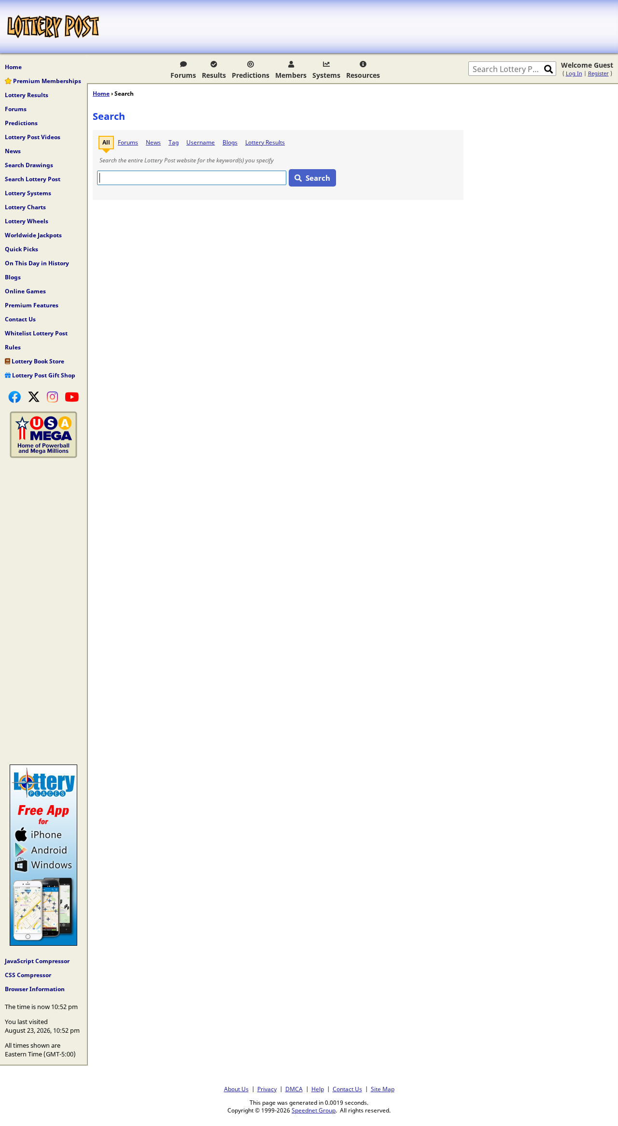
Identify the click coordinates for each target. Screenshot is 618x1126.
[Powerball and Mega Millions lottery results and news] (43, 455)
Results (214, 75)
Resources (363, 75)
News (13, 151)
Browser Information (35, 989)
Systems (326, 75)
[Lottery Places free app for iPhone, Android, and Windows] (43, 943)
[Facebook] (14, 396)
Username (200, 142)
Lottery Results (26, 95)
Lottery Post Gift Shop (43, 375)
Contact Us (20, 319)
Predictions (250, 75)
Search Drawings (29, 165)
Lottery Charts (25, 207)
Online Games (25, 291)
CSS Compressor (28, 975)
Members (291, 75)
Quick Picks (21, 249)
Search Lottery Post (32, 179)
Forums (183, 75)
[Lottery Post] (53, 26)
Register (598, 73)
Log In (574, 73)
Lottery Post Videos (32, 137)
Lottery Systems (28, 193)
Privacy (267, 1089)
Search (318, 178)
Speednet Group (314, 1110)
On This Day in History (37, 263)
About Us (236, 1089)
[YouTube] (71, 396)
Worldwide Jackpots (33, 235)
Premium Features (31, 305)
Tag (174, 142)
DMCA (294, 1089)
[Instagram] (52, 396)
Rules (13, 347)
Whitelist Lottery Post (36, 333)
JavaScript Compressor (37, 961)
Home (13, 67)
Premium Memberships (46, 81)
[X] (33, 396)
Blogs (13, 277)
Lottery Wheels (26, 221)
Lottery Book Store (37, 361)
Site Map (382, 1089)
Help (317, 1089)
